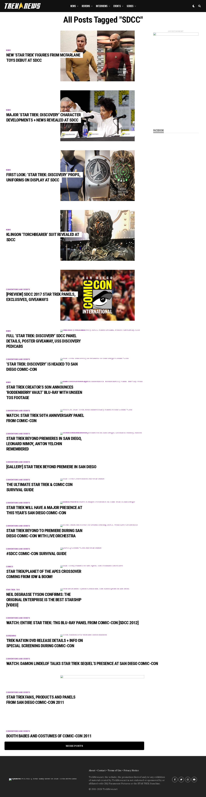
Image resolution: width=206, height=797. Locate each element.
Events (117, 6)
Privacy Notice (131, 770)
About (92, 770)
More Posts (74, 745)
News (73, 6)
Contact (101, 770)
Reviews (86, 6)
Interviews (102, 6)
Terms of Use (115, 770)
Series (130, 6)
